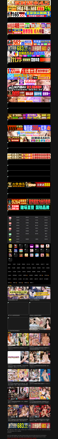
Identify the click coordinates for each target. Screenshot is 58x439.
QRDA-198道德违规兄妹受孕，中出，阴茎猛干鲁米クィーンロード (18, 402)
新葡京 (9, 267)
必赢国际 (18, 267)
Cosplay (36, 219)
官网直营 (23, 264)
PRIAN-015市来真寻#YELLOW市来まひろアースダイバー (18, 348)
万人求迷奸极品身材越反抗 (14, 330)
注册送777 (43, 264)
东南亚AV (46, 222)
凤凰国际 (23, 267)
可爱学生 (36, 228)
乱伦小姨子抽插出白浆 (34, 330)
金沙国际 (20, 279)
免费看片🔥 (25, 275)
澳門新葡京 (15, 275)
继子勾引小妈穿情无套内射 (14, 315)
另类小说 (17, 241)
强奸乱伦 (27, 217)
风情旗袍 (17, 230)
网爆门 (46, 233)
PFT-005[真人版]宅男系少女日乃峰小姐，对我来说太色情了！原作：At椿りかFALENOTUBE (18, 384)
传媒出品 (17, 236)
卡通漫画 (17, 233)
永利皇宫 (20, 275)
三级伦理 (17, 219)
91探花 (27, 225)
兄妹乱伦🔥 (21, 282)
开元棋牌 (18, 264)
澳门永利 (28, 264)
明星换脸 (27, 230)
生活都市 (17, 239)
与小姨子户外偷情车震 (34, 300)
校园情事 (27, 239)
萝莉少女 (46, 217)
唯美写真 (36, 233)
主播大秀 (9, 271)
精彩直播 (38, 267)
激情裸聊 (36, 275)
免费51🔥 (41, 275)
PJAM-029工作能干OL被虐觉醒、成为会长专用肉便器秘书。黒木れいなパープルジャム (18, 366)
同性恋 (46, 236)
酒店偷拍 (48, 267)
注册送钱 (37, 264)
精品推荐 (17, 217)
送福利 (47, 264)
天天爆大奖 (15, 279)
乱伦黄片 (19, 271)
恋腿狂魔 (46, 228)
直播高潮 (34, 267)
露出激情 (27, 233)
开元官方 (9, 279)
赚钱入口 (31, 282)
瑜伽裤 (37, 230)
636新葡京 (31, 275)
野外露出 (46, 225)
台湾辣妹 (17, 222)
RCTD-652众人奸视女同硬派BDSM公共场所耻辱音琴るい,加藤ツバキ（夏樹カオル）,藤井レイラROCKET (40, 421)
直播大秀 (41, 279)
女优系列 (27, 228)
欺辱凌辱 (17, 225)
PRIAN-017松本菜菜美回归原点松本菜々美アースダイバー (39, 366)
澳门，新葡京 (25, 279)
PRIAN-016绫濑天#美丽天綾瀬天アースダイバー (40, 384)
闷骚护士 (46, 230)
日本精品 (27, 219)
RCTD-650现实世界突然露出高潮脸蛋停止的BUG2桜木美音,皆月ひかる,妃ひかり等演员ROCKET (39, 403)
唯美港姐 (36, 222)
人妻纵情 (36, 239)
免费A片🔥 (15, 282)
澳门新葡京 (44, 271)
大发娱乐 (9, 275)
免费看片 (31, 279)
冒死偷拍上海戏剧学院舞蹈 (35, 315)
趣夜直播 (29, 271)
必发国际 (38, 271)
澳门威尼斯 (46, 279)
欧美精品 (36, 217)
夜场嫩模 (33, 271)
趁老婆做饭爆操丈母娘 (13, 300)
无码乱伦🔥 (47, 275)
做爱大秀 (36, 279)
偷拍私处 (24, 271)
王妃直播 (14, 271)
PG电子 (33, 264)
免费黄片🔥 (26, 282)
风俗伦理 (46, 239)
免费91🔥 (9, 282)
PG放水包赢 (29, 267)
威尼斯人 (9, 264)
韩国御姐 (27, 222)
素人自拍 (46, 219)
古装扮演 (17, 228)
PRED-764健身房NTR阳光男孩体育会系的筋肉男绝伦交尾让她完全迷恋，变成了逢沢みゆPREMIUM (18, 421)
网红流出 (36, 225)
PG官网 (14, 264)
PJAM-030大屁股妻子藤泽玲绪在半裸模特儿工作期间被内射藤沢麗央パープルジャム (40, 348)
